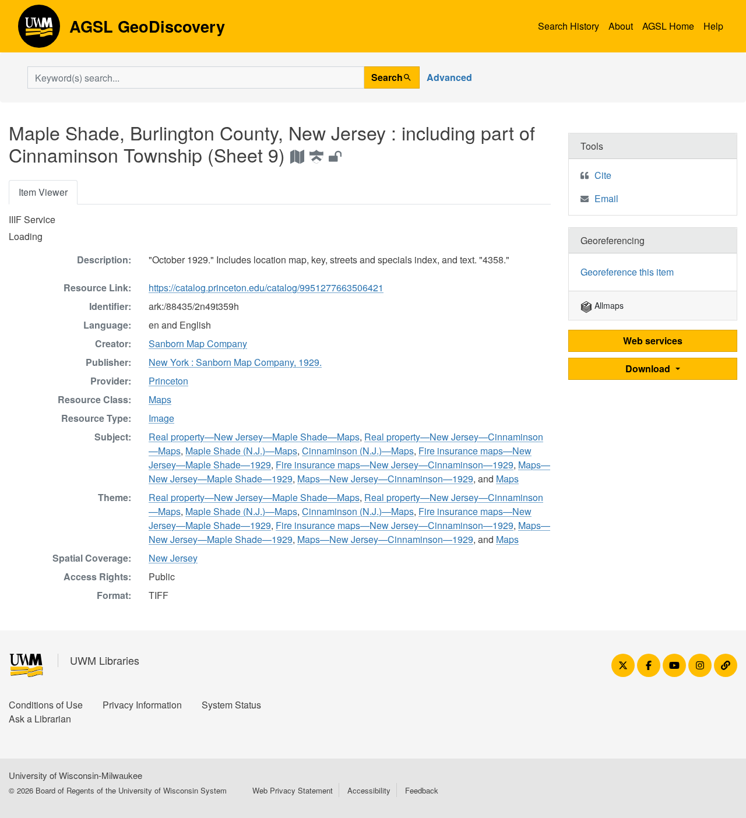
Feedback (421, 790)
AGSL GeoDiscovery (39, 30)
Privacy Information (142, 704)
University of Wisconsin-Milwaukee (75, 775)
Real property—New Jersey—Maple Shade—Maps (254, 436)
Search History (568, 26)
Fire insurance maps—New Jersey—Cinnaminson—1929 (394, 464)
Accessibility (368, 790)
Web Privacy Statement (292, 790)
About (620, 26)
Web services (652, 340)
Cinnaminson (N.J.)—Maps (358, 450)
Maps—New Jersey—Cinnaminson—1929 (385, 478)
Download (649, 368)
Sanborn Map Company (198, 343)
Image (161, 418)
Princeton (168, 380)
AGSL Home (668, 26)
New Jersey (173, 558)
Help (713, 26)
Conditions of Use (46, 704)
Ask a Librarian (40, 718)
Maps (160, 399)
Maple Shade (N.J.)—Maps (241, 450)
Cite (602, 175)
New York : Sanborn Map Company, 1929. (235, 362)
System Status (231, 704)
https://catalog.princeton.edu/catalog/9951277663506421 (266, 287)
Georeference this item (627, 271)
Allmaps (608, 305)
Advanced (449, 77)
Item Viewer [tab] (43, 192)
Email (606, 198)
